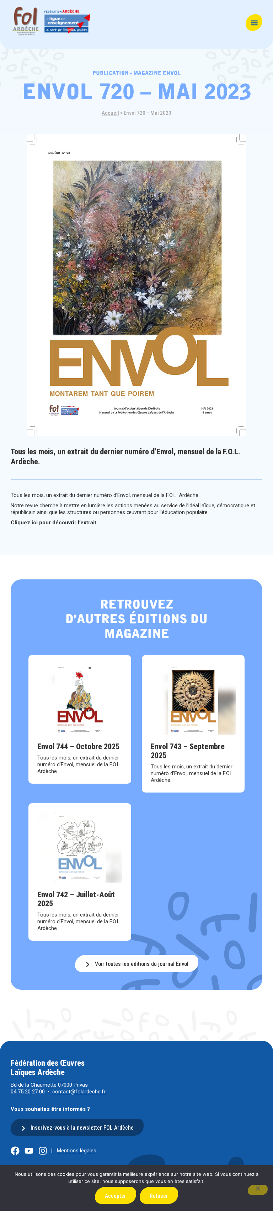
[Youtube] (29, 1150)
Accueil (110, 113)
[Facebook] (15, 1150)
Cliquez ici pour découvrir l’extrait (53, 522)
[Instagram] (42, 1150)
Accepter (115, 1196)
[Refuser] (258, 1190)
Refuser (159, 1196)
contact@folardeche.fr (79, 1091)
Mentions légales (76, 1150)
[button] (254, 22)
